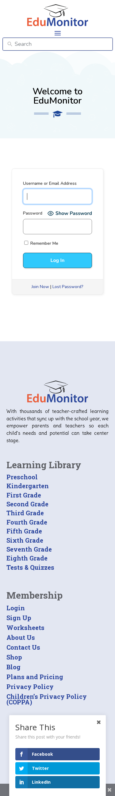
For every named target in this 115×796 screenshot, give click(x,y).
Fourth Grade (26, 522)
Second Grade (27, 504)
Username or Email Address (50, 183)
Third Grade (25, 513)
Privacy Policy (30, 687)
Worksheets (25, 628)
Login (15, 608)
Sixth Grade (24, 540)
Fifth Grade (24, 531)
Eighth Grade (27, 558)
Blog (13, 667)
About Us (20, 637)
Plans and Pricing (34, 677)
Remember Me (43, 243)
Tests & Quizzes (30, 567)
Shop (14, 657)
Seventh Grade (29, 549)
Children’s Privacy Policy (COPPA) (46, 699)
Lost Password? (67, 287)
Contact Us (23, 647)
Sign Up (18, 618)
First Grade (23, 495)
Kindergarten (27, 486)
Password (32, 213)
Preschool (22, 477)
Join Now (40, 287)
